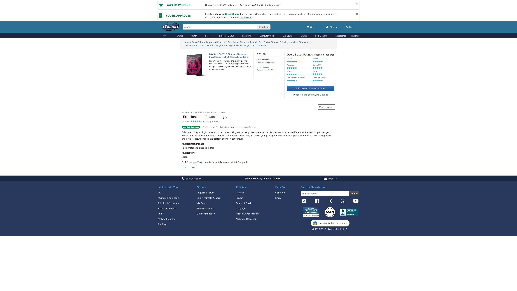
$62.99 (261, 54)
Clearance (354, 36)
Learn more (275, 5)
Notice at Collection (246, 219)
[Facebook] (317, 202)
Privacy (240, 198)
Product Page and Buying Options (310, 94)
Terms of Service (244, 203)
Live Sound (287, 36)
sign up (354, 193)
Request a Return (205, 192)
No (193, 167)
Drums (304, 36)
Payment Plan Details (168, 198)
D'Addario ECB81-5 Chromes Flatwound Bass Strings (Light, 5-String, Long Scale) (228, 55)
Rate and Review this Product (311, 88)
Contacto (280, 192)
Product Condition (167, 208)
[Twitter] (343, 202)
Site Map (162, 224)
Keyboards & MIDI (226, 36)
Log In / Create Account (209, 198)
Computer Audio (267, 36)
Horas (278, 198)
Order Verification (206, 213)
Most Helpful (325, 107)
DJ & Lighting (321, 36)
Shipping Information (168, 203)
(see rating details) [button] (210, 121)
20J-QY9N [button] (262, 178)
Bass (207, 36)
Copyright (241, 208)
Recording (246, 36)
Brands (180, 36)
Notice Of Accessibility (247, 213)
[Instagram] (330, 202)
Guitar (194, 36)
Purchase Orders (205, 208)
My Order (201, 203)
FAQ (160, 192)
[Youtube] (355, 202)
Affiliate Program (166, 219)
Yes (185, 167)
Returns (240, 192)
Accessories (341, 36)
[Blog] (304, 202)
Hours (161, 213)
